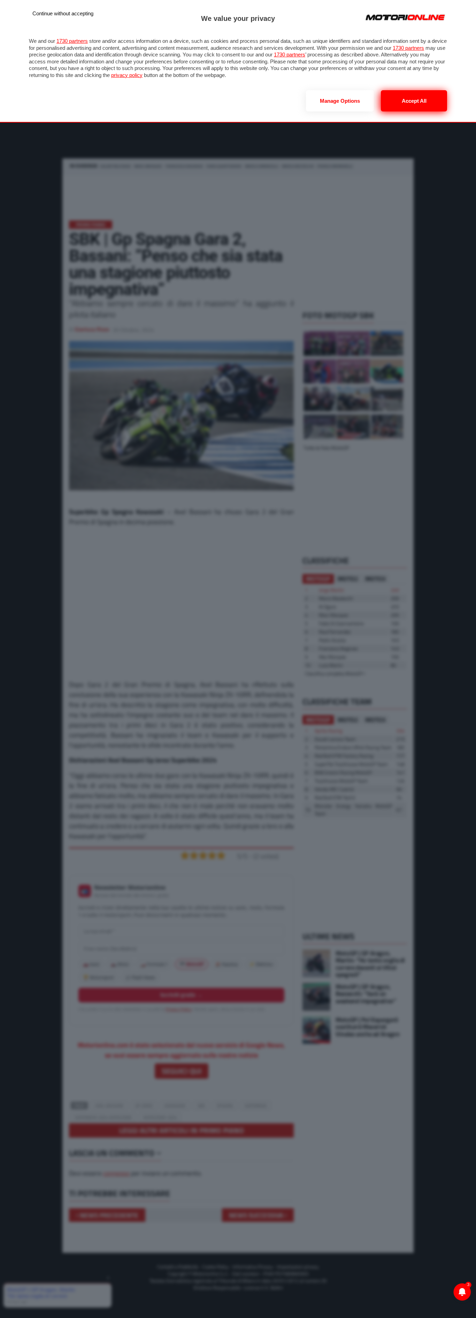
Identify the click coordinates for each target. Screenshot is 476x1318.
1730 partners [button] (72, 41)
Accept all (414, 101)
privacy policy (127, 75)
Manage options (340, 101)
